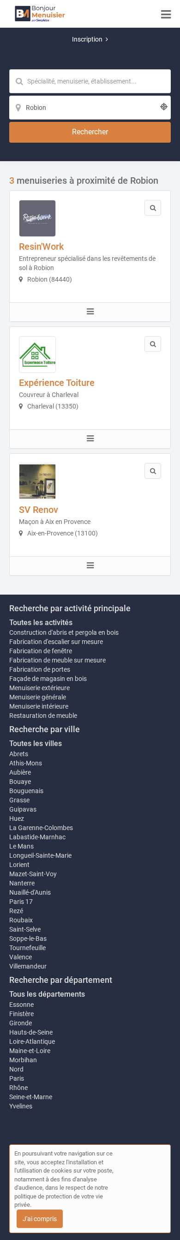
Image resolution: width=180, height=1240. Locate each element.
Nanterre (22, 883)
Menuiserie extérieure (39, 688)
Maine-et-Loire (29, 1050)
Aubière (20, 772)
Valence (20, 957)
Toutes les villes (35, 743)
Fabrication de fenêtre (40, 651)
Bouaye (20, 781)
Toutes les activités (40, 622)
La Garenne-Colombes (41, 827)
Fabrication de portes (39, 669)
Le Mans (21, 846)
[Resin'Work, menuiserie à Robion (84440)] (37, 218)
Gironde (20, 1023)
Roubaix (21, 920)
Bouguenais (26, 791)
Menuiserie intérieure (38, 706)
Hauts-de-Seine (31, 1032)
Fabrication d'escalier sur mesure (56, 641)
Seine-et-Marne (30, 1097)
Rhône (18, 1087)
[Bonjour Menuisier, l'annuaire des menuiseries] (40, 14)
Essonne (21, 1004)
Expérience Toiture (57, 382)
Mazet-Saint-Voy (33, 874)
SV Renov (38, 509)
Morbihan (23, 1060)
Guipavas (22, 809)
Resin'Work (41, 246)
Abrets (18, 754)
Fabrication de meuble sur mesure (57, 660)
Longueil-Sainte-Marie (40, 855)
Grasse (19, 800)
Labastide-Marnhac (37, 837)
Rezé (16, 911)
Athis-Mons (25, 763)
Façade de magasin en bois (48, 678)
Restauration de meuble (43, 715)
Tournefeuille (27, 947)
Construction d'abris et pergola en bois (64, 632)
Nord (16, 1069)
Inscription (87, 39)
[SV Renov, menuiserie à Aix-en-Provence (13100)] (37, 481)
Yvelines (20, 1106)
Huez (16, 818)
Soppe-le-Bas (28, 938)
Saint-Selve (25, 929)
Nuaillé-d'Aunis (30, 892)
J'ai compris (40, 1218)
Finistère (21, 1013)
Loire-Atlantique (32, 1041)
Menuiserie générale (37, 697)
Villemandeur (28, 966)
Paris (16, 1078)
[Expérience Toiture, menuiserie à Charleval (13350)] (37, 355)
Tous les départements (47, 994)
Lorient (19, 864)
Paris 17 (21, 901)
